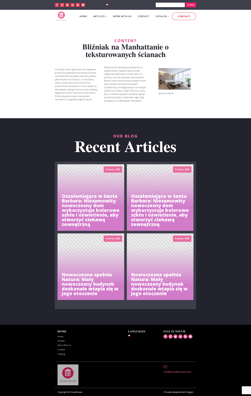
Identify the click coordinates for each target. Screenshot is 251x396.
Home (83, 16)
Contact (143, 16)
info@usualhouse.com (177, 372)
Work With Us (122, 16)
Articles (99, 16)
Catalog (161, 16)
